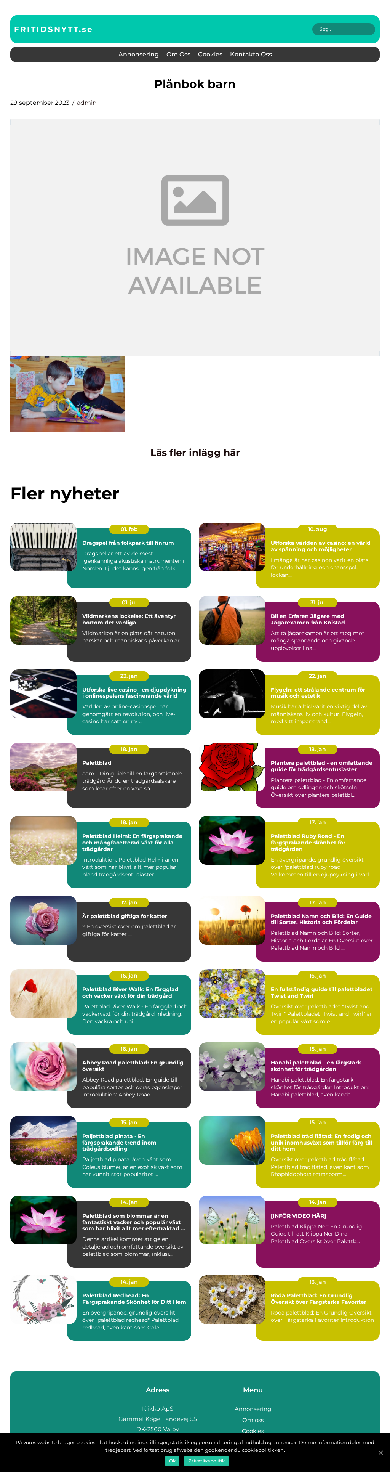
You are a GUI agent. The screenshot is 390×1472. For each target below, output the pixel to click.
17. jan (318, 822)
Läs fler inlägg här (195, 452)
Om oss (178, 54)
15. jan (318, 1048)
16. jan (129, 975)
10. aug (317, 529)
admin (87, 102)
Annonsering (138, 54)
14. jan (129, 1202)
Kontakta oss (251, 54)
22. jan (317, 676)
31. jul (317, 602)
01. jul (129, 602)
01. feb (129, 529)
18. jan (129, 749)
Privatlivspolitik (206, 1461)
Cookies (210, 54)
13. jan (318, 1281)
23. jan (129, 676)
